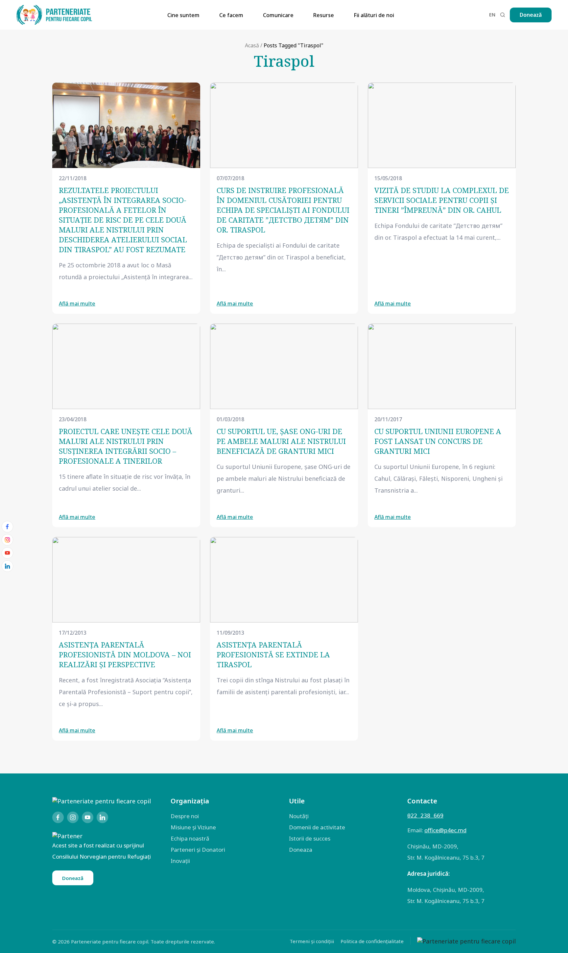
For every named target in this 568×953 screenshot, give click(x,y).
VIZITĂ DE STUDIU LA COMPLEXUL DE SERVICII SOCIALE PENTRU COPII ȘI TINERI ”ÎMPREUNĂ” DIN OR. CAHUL (441, 200)
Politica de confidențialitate (372, 941)
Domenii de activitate (317, 827)
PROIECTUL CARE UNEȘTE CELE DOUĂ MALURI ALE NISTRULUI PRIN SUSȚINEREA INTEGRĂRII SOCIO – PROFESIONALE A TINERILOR (125, 446)
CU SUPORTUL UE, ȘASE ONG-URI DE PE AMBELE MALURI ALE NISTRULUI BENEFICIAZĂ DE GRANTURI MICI (281, 441)
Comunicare (278, 15)
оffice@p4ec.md (445, 830)
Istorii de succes (309, 838)
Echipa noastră (190, 838)
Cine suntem (183, 15)
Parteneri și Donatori (198, 849)
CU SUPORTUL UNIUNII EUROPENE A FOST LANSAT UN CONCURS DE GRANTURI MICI (437, 441)
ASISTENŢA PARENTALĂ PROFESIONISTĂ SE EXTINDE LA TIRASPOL (273, 654)
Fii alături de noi (374, 15)
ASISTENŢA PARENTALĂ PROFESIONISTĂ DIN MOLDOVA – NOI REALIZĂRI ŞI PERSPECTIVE (125, 654)
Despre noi (185, 816)
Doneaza (300, 849)
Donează (531, 14)
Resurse (323, 15)
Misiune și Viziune (193, 827)
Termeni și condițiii (312, 941)
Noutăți (299, 816)
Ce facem (231, 15)
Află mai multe (77, 303)
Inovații (180, 861)
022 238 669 (425, 815)
